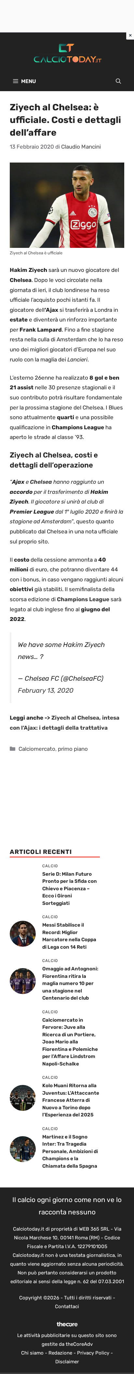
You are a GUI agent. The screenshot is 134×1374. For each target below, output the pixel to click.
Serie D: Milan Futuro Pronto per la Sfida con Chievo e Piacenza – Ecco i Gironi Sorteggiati (69, 888)
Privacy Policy (93, 1353)
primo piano (73, 749)
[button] (118, 81)
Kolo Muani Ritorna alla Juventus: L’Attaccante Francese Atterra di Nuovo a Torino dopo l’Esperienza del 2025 (70, 1100)
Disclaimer (67, 1362)
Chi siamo (32, 1353)
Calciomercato (37, 749)
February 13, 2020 (46, 690)
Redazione (60, 1353)
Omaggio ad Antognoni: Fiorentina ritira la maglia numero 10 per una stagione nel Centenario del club (70, 983)
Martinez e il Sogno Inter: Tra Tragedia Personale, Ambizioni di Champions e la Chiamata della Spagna (70, 1151)
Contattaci (67, 1306)
